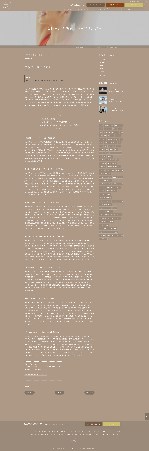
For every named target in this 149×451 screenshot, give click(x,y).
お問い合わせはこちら (96, 5)
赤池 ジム (102, 235)
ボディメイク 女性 (104, 187)
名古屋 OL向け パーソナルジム (115, 235)
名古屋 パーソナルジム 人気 (114, 153)
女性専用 (26, 386)
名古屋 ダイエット (118, 177)
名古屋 (101, 125)
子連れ (114, 129)
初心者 (120, 129)
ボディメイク (103, 139)
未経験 (111, 149)
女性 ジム (102, 190)
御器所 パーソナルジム (105, 197)
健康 (101, 132)
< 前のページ (29, 392)
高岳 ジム (102, 170)
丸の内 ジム (119, 170)
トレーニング (115, 132)
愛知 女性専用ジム (104, 214)
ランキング (111, 146)
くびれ (102, 72)
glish (112, 135)
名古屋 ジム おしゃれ (105, 180)
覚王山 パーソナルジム (105, 204)
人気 (119, 142)
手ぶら (101, 129)
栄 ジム (114, 208)
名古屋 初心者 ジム (105, 184)
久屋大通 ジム (110, 170)
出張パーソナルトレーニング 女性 (108, 228)
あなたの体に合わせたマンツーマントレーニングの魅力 (60, 125)
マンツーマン (108, 129)
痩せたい (107, 142)
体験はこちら (134, 5)
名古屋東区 (102, 153)
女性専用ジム (103, 163)
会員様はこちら (115, 5)
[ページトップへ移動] (123, 424)
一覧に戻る (59, 392)
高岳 (117, 160)
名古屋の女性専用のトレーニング (35, 375)
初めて (101, 146)
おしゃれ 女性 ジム (116, 214)
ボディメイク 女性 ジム (106, 211)
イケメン (118, 146)
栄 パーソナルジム (115, 187)
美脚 (101, 65)
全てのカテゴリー (105, 59)
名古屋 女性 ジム (111, 190)
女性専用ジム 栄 (112, 163)
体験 (107, 149)
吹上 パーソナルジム (105, 194)
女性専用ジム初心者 (104, 218)
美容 (121, 132)
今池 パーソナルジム (117, 201)
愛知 (101, 135)
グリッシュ (118, 135)
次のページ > (89, 392)
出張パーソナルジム (116, 218)
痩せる (101, 142)
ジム (116, 149)
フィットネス (107, 132)
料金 (101, 156)
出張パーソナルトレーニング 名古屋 (108, 232)
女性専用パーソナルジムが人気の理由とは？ (57, 122)
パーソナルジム (119, 125)
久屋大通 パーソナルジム (114, 166)
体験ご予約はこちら (48, 119)
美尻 (101, 69)
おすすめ (107, 125)
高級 (105, 156)
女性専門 (116, 139)
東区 (105, 135)
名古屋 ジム (103, 166)
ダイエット (103, 75)
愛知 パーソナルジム (105, 173)
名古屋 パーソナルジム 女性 (107, 160)
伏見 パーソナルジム (105, 208)
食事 (106, 146)
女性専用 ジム (103, 239)
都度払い (110, 156)
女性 (112, 125)
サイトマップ (116, 434)
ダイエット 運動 (104, 225)
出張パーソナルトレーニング (106, 221)
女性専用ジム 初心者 (117, 184)
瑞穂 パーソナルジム (105, 201)
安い (121, 139)
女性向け (102, 149)
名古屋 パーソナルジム (105, 177)
